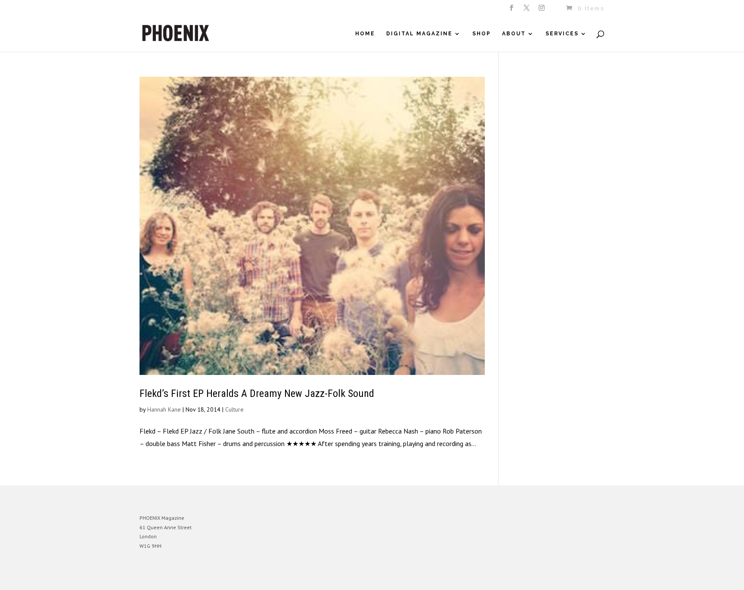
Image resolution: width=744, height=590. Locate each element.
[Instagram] (542, 10)
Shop (481, 34)
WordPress (233, 577)
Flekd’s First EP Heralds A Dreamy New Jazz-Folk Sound (257, 393)
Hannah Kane (164, 409)
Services (562, 34)
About (514, 34)
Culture (234, 409)
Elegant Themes (179, 577)
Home (365, 34)
